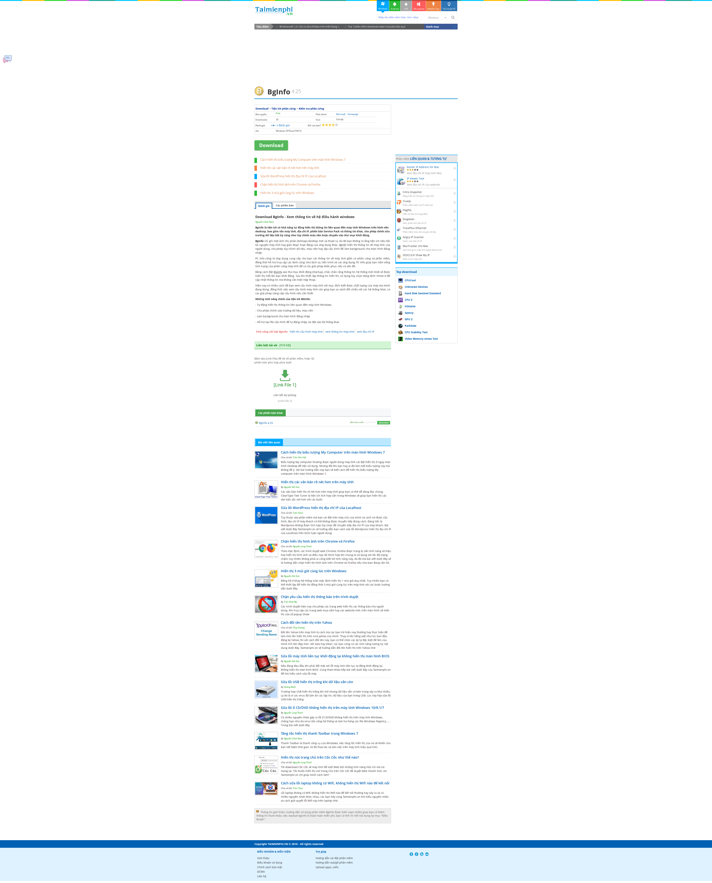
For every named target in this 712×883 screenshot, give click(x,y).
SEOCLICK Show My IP (416, 255)
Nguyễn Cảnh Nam (264, 221)
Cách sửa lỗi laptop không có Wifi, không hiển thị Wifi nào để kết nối (335, 783)
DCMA (261, 871)
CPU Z (408, 300)
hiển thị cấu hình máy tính (306, 331)
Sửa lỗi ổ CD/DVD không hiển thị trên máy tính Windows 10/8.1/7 (332, 707)
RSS (421, 854)
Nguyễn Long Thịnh (302, 546)
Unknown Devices (416, 287)
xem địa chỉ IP (365, 331)
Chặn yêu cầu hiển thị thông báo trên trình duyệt (319, 596)
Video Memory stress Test (421, 338)
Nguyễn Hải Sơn (291, 487)
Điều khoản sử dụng (269, 862)
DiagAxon (408, 219)
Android (395, 8)
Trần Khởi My (290, 601)
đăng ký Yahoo (290, 640)
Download (262, 108)
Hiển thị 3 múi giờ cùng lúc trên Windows (287, 193)
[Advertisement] (356, 57)
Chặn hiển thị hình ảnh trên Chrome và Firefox (290, 184)
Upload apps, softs (327, 867)
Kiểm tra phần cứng (311, 108)
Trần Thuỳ (298, 788)
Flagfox (407, 210)
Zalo (317, 644)
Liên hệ (261, 876)
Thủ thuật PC (449, 8)
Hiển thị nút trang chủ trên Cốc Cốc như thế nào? (320, 757)
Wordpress (287, 525)
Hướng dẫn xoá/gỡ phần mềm (334, 862)
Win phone (418, 8)
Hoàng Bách (290, 686)
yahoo (322, 636)
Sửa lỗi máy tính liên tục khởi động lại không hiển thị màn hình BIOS (335, 656)
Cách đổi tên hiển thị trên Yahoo (306, 622)
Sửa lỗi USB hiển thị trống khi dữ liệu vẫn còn (317, 682)
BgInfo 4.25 (266, 423)
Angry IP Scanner (413, 237)
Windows (383, 8)
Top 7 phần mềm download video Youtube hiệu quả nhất (375, 27)
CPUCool (410, 280)
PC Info (360, 262)
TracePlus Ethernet (414, 228)
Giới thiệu (263, 858)
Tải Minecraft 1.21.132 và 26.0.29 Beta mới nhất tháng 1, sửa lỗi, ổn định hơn (307, 27)
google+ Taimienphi (416, 854)
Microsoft (340, 114)
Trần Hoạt (298, 512)
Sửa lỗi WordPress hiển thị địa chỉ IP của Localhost (293, 176)
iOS (406, 8)
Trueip (407, 201)
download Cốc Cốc (296, 767)
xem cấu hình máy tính (303, 289)
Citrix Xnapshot (412, 192)
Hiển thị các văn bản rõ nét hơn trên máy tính (289, 168)
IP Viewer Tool (415, 178)
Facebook (411, 854)
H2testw (410, 306)
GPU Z (409, 319)
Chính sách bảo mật (269, 867)
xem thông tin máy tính (339, 331)
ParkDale (410, 325)
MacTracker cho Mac (415, 246)
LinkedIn (427, 854)
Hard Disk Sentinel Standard (423, 293)
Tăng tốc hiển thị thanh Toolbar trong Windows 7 (319, 733)
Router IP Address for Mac (423, 167)
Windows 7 (319, 473)
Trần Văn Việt (299, 457)
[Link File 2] (285, 401)
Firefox (352, 562)
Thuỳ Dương (299, 627)
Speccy (409, 312)
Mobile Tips (433, 8)
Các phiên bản (285, 205)
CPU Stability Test (416, 332)
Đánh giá (263, 206)
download (274, 10)
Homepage (353, 114)
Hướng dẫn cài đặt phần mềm (334, 858)
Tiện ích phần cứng (283, 108)
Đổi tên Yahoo (289, 632)
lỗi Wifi (308, 800)
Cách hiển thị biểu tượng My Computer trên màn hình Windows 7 (302, 160)
